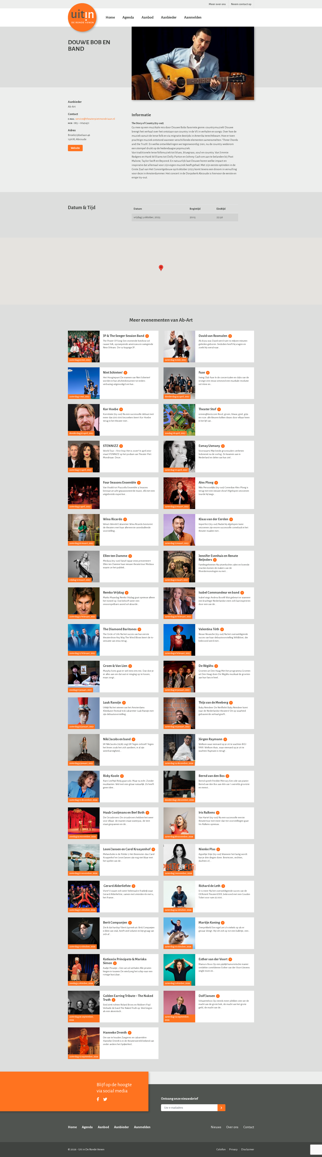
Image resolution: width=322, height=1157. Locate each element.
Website (75, 148)
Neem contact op (241, 4)
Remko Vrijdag (113, 592)
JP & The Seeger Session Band (124, 336)
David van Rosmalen (213, 336)
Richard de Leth (210, 886)
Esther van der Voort (213, 959)
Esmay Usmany (210, 446)
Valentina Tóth (209, 629)
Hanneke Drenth (115, 1032)
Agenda (128, 17)
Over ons (232, 1127)
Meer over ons (217, 4)
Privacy (233, 1149)
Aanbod (147, 17)
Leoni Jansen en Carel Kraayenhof (127, 849)
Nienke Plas (207, 849)
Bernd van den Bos (212, 776)
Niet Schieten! (113, 372)
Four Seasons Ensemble (120, 482)
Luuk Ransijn (112, 702)
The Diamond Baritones (120, 629)
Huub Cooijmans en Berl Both (124, 812)
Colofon (221, 1149)
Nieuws (216, 1127)
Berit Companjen (115, 922)
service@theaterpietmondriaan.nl (95, 118)
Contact (248, 1127)
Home (110, 17)
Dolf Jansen (207, 996)
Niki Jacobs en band (117, 739)
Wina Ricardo (113, 519)
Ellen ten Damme (115, 556)
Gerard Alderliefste (117, 886)
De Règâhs (206, 666)
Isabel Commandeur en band (219, 592)
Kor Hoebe (111, 409)
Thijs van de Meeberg (214, 702)
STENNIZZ (111, 446)
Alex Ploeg (206, 482)
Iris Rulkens (207, 812)
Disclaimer (247, 1149)
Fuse (202, 372)
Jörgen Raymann (211, 739)
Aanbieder (169, 17)
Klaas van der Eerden (214, 519)
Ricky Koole (111, 776)
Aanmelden (192, 17)
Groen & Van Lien (115, 666)
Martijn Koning (209, 922)
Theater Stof (208, 409)
